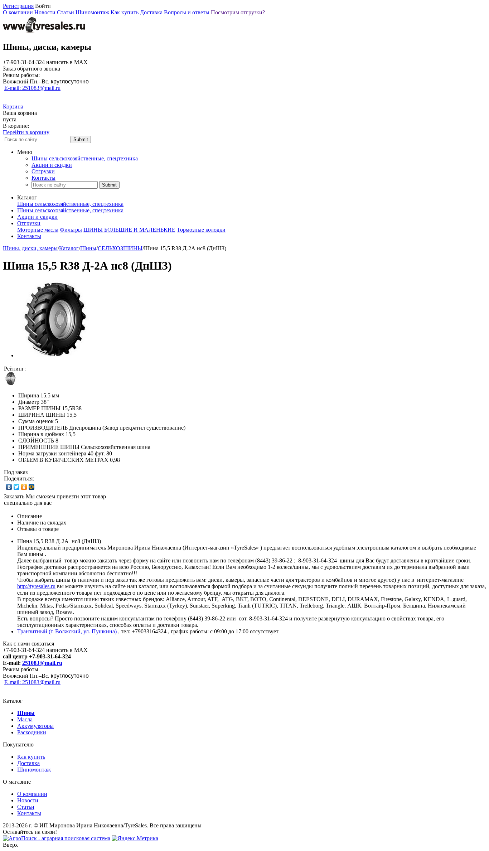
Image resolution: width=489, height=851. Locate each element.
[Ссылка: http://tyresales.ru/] (44, 32)
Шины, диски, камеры (30, 248)
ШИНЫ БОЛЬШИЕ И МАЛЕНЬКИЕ (129, 230)
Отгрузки (43, 171)
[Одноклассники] (24, 487)
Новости (44, 12)
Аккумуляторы (35, 726)
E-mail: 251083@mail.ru (32, 88)
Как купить (125, 12)
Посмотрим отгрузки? (238, 12)
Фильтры (71, 230)
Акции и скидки (52, 165)
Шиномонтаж (92, 12)
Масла (25, 719)
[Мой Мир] (31, 487)
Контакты (43, 178)
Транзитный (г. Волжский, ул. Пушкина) (67, 631)
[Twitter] (16, 487)
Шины (88, 248)
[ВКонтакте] (9, 487)
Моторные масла (37, 230)
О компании (18, 12)
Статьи (65, 12)
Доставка (151, 12)
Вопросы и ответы (186, 12)
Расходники (31, 732)
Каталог (69, 248)
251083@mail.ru (42, 663)
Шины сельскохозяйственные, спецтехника (85, 158)
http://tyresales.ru (36, 586)
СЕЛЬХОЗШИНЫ (120, 248)
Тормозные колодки (201, 230)
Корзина (13, 106)
